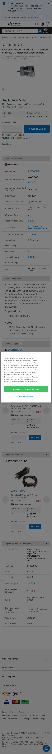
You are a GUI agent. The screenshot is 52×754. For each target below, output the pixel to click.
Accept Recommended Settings (26, 389)
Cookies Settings (26, 396)
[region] (26, 377)
